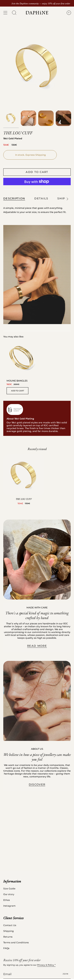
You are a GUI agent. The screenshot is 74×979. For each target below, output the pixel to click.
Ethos (6, 900)
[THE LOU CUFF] (23, 474)
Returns (8, 936)
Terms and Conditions (16, 942)
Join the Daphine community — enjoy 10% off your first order (41, 3)
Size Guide (9, 888)
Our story (8, 894)
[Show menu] (5, 13)
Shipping (8, 931)
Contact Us (9, 925)
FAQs (6, 948)
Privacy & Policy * (46, 965)
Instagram (9, 905)
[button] (14, 13)
